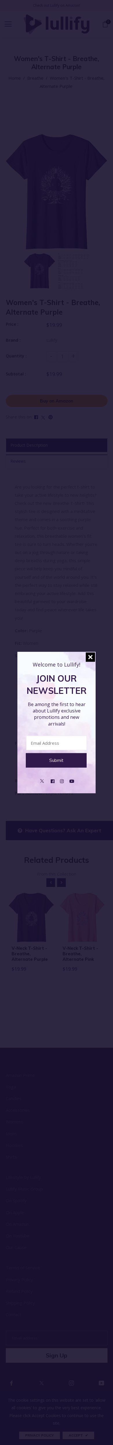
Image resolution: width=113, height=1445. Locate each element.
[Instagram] (62, 780)
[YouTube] (71, 780)
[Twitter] (42, 780)
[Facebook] (52, 780)
